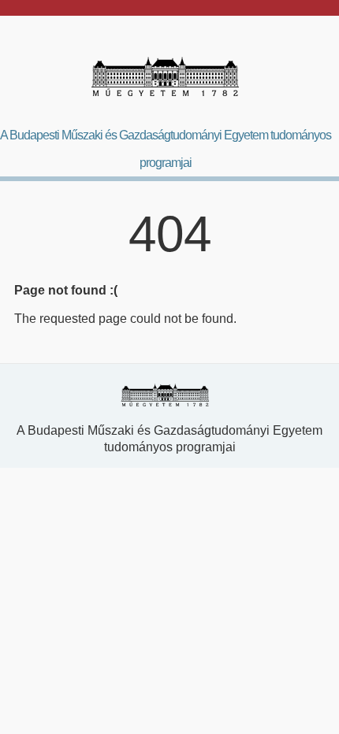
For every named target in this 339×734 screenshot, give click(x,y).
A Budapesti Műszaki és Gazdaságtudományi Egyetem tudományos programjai (165, 148)
